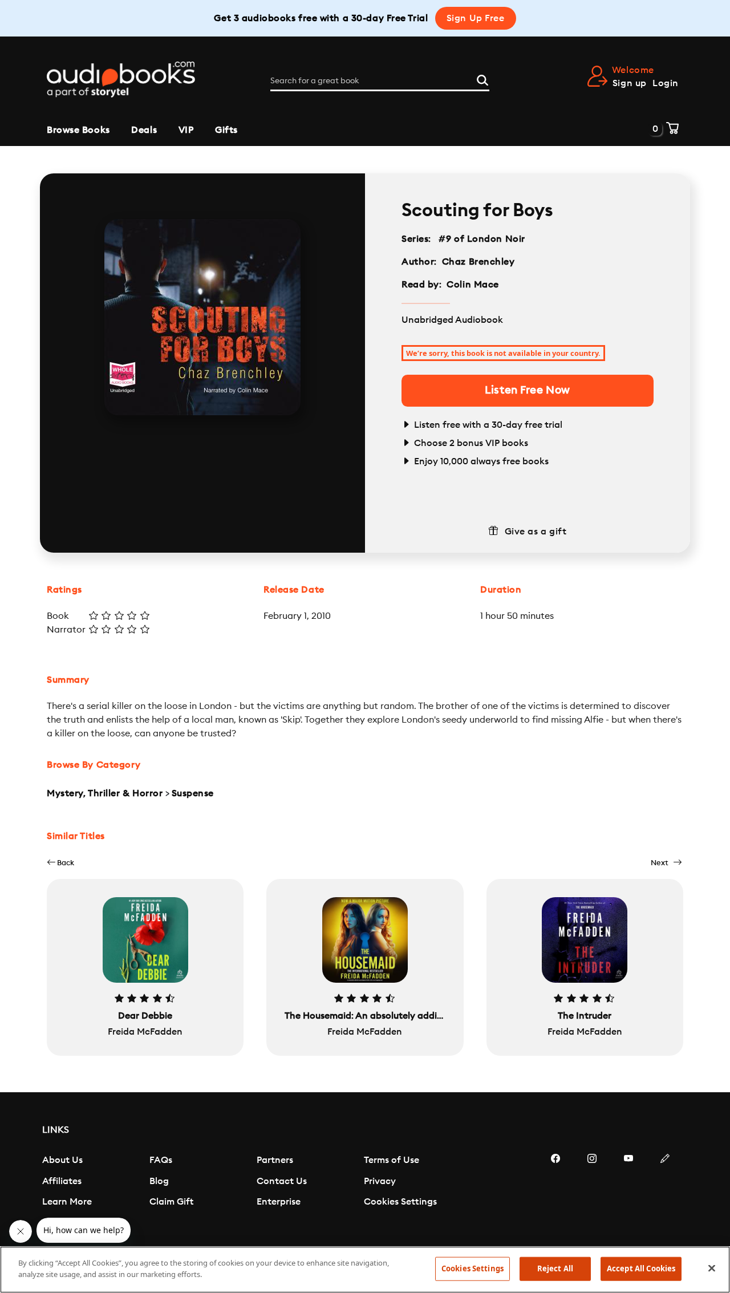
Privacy (380, 1181)
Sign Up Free (476, 18)
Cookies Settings (400, 1201)
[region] (365, 1269)
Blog (159, 1181)
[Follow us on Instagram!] (592, 1192)
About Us (62, 1160)
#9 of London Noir (482, 239)
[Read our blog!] (665, 1192)
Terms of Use (391, 1160)
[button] (60, 863)
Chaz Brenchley (478, 261)
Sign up (630, 83)
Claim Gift (171, 1201)
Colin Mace (473, 284)
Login (665, 83)
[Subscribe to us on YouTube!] (628, 1192)
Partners (275, 1160)
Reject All (555, 1268)
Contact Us (282, 1181)
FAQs (160, 1160)
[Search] (482, 78)
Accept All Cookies (641, 1268)
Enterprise (279, 1201)
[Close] (711, 1267)
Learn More (67, 1201)
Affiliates (62, 1181)
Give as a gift (536, 531)
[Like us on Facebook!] (555, 1192)
